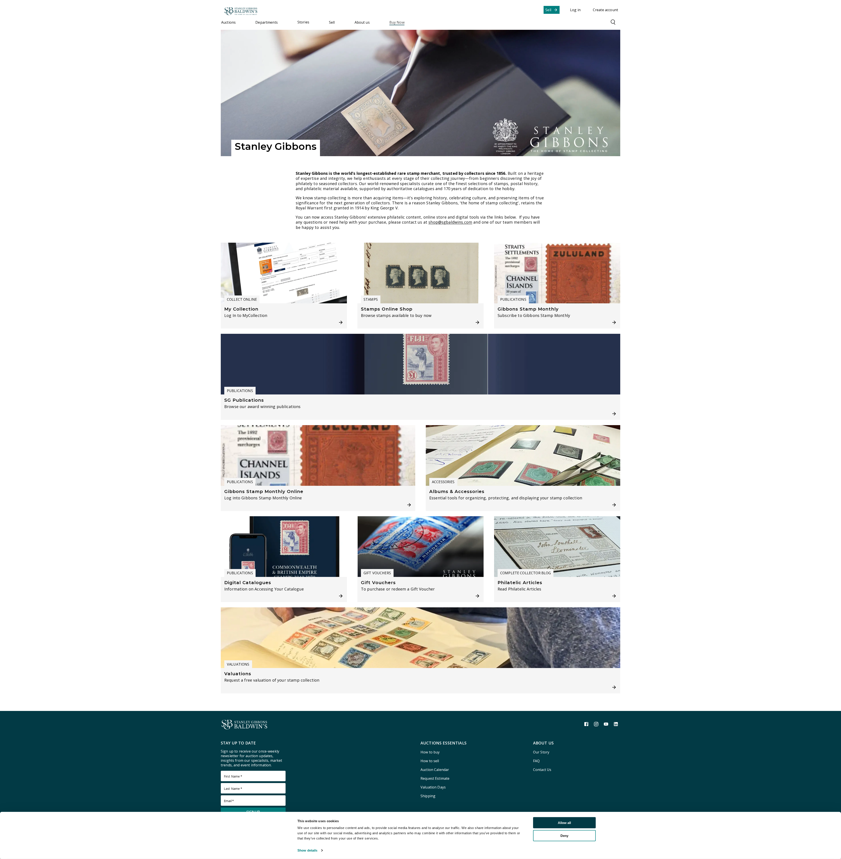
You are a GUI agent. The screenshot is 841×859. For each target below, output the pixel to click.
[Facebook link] (586, 724)
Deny (564, 835)
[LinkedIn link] (615, 724)
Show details (307, 850)
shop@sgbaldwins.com (450, 222)
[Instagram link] (596, 724)
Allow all (564, 823)
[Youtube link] (606, 724)
